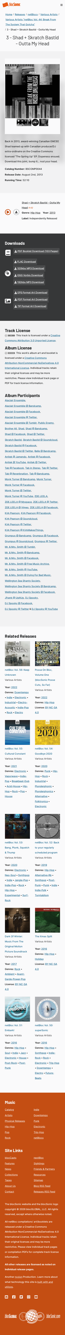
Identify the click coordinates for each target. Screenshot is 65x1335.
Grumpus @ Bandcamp (18, 535)
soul (7, 1052)
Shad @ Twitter (35, 434)
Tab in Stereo (32, 467)
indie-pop (23, 707)
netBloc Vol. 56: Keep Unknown (17, 672)
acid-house (13, 786)
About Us (10, 1185)
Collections (11, 1174)
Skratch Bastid (13, 439)
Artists (8, 1115)
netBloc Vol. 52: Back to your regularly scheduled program (47, 847)
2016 (44, 948)
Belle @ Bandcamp (45, 450)
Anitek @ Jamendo (15, 456)
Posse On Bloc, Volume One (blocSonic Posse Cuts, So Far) (45, 677)
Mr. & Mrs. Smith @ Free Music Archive (27, 563)
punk (47, 771)
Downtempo (41, 1115)
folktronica (41, 801)
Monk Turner (44, 479)
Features (10, 1163)
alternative (41, 796)
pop (22, 791)
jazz (23, 1052)
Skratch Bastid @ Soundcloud (40, 439)
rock (9, 712)
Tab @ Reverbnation (16, 473)
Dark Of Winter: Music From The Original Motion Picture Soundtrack (16, 944)
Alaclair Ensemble (15, 400)
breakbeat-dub (20, 781)
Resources (40, 1174)
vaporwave (11, 776)
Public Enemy (46, 422)
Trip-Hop (39, 1132)
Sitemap (38, 1180)
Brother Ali (11, 428)
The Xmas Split (43, 936)
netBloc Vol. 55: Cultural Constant (15, 751)
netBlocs (39, 1137)
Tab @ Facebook (14, 467)
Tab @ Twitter (49, 467)
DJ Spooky (31, 597)
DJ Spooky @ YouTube (45, 608)
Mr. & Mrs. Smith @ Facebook (21, 558)
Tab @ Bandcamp (39, 473)
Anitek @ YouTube (15, 462)
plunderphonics (44, 791)
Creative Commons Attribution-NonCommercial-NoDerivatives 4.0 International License (32, 362)
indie (9, 697)
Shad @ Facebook (15, 434)
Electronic (39, 1126)
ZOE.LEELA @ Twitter (45, 501)
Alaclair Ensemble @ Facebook (22, 411)
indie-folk (40, 890)
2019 (44, 864)
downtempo (22, 692)
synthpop (23, 875)
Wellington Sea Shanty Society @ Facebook (30, 591)
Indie (36, 1109)
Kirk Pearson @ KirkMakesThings (24, 530)
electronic (20, 697)
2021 (14, 766)
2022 (14, 687)
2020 (44, 766)
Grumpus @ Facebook (45, 535)
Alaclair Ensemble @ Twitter (21, 417)
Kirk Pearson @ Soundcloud (21, 518)
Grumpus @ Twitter (45, 541)
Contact (9, 1191)
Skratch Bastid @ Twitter (19, 450)
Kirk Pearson (12, 513)
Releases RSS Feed (44, 1191)
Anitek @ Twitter (36, 462)
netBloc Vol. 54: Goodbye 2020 (44, 751)
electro (19, 712)
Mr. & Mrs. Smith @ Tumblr (20, 546)
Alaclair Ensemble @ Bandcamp (23, 405)
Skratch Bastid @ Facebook (20, 445)
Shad (21, 428)
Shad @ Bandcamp (36, 428)
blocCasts (10, 1157)
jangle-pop (21, 880)
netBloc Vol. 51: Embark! (14, 1028)
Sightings (39, 1163)
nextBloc (39, 1157)
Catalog (9, 1109)
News (8, 1168)
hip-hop (35, 212)
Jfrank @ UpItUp (14, 597)
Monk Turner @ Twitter (18, 490)
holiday (39, 958)
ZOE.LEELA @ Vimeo (17, 507)
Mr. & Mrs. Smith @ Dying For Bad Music (28, 575)
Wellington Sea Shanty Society (22, 580)
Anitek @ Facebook (39, 456)
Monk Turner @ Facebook (19, 484)
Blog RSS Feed (42, 1185)
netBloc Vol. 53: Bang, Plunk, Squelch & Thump (17, 847)
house (8, 796)
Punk (36, 1120)
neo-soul (10, 875)
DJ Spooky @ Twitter (17, 608)
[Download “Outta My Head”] (16, 212)
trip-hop (54, 1062)
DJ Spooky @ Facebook (18, 603)
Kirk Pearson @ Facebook (36, 513)
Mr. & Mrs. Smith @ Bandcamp (22, 552)
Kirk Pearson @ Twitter (18, 524)
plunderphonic (43, 786)
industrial (10, 702)
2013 (52, 212)
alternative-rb (43, 875)
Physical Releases (15, 1120)
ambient (10, 973)
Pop (7, 1132)
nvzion (18, 1276)
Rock (8, 1137)
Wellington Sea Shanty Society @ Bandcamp (30, 586)
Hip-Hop (10, 1126)
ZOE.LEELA (40, 496)
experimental (12, 895)
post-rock (11, 1062)
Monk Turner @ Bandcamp (20, 479)
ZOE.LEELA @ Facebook (44, 507)
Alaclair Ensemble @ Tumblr (21, 422)
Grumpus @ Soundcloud (19, 541)
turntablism (42, 895)
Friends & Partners (44, 1168)
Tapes (8, 1180)
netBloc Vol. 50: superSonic (44, 1028)
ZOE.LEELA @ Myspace (18, 501)
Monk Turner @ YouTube (19, 496)
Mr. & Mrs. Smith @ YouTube (21, 569)
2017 (14, 963)
